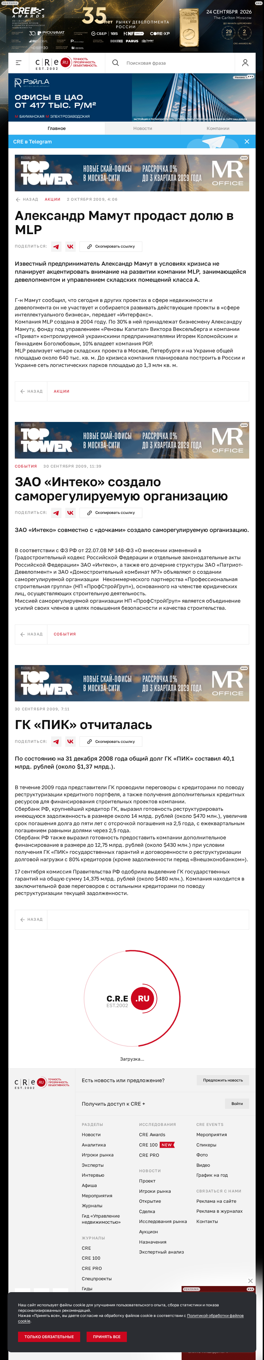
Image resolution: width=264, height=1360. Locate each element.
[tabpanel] (132, 601)
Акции (53, 199)
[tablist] (132, 128)
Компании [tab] (218, 128)
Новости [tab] (142, 128)
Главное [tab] (57, 128)
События (26, 466)
